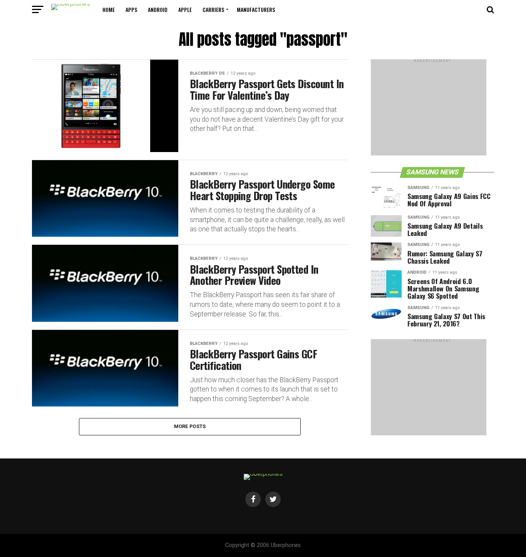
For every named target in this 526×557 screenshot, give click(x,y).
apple (185, 9)
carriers (213, 9)
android (158, 9)
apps (131, 9)
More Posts (190, 426)
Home (108, 9)
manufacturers (256, 9)
